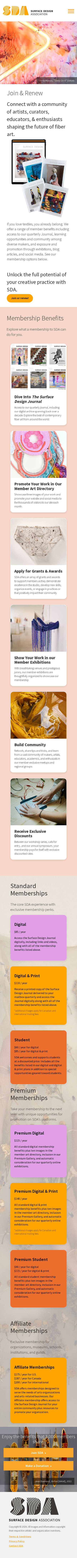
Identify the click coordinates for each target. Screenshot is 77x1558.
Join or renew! (20, 298)
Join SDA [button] (37, 1453)
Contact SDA (16, 1545)
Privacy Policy (17, 1541)
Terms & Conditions (20, 1536)
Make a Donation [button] (37, 1466)
